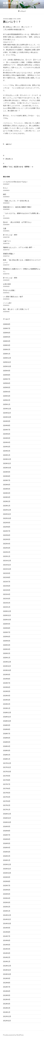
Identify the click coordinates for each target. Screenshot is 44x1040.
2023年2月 (6, 501)
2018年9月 (6, 725)
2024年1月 (6, 455)
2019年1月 (6, 708)
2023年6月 (6, 484)
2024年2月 (6, 451)
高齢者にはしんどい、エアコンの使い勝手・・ (19, 247)
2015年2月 (6, 907)
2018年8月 (6, 729)
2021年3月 (6, 598)
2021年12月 (7, 560)
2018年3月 (6, 750)
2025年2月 (6, 400)
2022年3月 (6, 548)
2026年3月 (6, 345)
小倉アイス (7, 241)
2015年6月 (6, 890)
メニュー (23, 11)
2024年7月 (6, 430)
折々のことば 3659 (10, 235)
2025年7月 (6, 379)
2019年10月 (7, 670)
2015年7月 (6, 885)
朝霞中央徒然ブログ (14, 3)
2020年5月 (6, 641)
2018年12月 (7, 712)
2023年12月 (7, 459)
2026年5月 (6, 337)
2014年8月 (6, 932)
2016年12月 (7, 814)
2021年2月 (6, 603)
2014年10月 (7, 923)
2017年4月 (6, 797)
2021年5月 (6, 590)
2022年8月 (6, 527)
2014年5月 (6, 945)
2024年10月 (7, 417)
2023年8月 (6, 476)
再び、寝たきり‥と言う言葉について (16, 309)
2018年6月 (6, 738)
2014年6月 (6, 940)
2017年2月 (6, 805)
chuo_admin (17, 18)
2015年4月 (6, 898)
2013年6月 (6, 991)
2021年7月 (6, 582)
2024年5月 (6, 438)
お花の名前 (7, 284)
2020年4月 (6, 645)
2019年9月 (6, 674)
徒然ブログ (9, 144)
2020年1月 (6, 657)
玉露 (4, 228)
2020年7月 (6, 632)
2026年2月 (6, 349)
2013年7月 (6, 987)
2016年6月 (6, 839)
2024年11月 (7, 413)
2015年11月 (7, 869)
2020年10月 (7, 619)
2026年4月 (6, 341)
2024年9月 (6, 421)
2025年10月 (7, 366)
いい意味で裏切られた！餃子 (14, 296)
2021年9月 (6, 573)
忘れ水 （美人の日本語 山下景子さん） (17, 222)
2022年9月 (6, 522)
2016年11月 (7, 818)
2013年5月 (6, 995)
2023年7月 (6, 480)
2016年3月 (6, 852)
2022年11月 (7, 514)
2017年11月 (7, 767)
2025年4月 (6, 392)
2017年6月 (6, 788)
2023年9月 (6, 472)
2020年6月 (6, 636)
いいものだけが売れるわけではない (15, 182)
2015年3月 (6, 902)
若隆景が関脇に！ (9, 254)
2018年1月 (6, 759)
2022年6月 (6, 535)
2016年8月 (6, 831)
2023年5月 (6, 489)
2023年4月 (6, 493)
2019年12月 (7, 662)
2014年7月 (6, 936)
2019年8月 (6, 679)
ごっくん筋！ (7, 303)
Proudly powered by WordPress (13, 1035)
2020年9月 (6, 624)
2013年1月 (6, 1012)
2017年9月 (6, 776)
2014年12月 (7, 915)
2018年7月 (6, 733)
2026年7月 (6, 328)
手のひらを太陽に (9, 290)
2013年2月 (6, 1008)
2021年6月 (6, 586)
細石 (4, 194)
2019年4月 (6, 695)
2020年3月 (6, 649)
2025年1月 (6, 404)
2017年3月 (6, 801)
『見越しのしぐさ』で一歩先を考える (16, 201)
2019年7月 (6, 683)
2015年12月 (7, 864)
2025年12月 (7, 358)
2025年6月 (6, 383)
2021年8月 (6, 577)
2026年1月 (6, 354)
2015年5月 (6, 894)
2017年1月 (6, 809)
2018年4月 (6, 746)
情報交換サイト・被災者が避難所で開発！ (17, 207)
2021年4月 (6, 594)
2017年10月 (7, 771)
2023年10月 (7, 468)
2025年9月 (6, 371)
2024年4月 (6, 442)
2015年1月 (6, 911)
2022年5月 (6, 539)
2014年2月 (6, 957)
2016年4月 (6, 847)
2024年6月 (6, 434)
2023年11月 (7, 463)
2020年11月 (7, 615)
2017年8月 (6, 780)
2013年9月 (6, 978)
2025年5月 (6, 387)
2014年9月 (6, 928)
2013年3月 (6, 1004)
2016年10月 (7, 822)
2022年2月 (6, 552)
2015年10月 (7, 873)
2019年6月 (6, 687)
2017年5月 (6, 793)
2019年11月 (7, 666)
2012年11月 (7, 1021)
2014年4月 (6, 949)
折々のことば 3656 (10, 278)
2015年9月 (6, 877)
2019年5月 (6, 691)
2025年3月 (6, 396)
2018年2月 (6, 755)
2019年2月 (6, 704)
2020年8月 (6, 628)
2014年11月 (7, 919)
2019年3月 (6, 700)
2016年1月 (6, 860)
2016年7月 (6, 835)
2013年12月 (7, 966)
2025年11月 (7, 362)
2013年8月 (6, 983)
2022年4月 (6, 544)
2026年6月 (6, 333)
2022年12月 (7, 510)
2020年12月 (7, 611)
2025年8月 (6, 375)
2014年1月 (6, 961)
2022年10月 (7, 518)
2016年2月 (6, 856)
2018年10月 (7, 721)
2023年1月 (6, 506)
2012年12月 (7, 1016)
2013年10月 (7, 974)
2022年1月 (6, 556)
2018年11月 (7, 717)
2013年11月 (7, 970)
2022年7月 (6, 531)
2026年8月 (6, 324)
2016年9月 (6, 826)
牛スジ (5, 188)
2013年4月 (6, 999)
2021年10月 (7, 569)
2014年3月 (6, 953)
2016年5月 (6, 843)
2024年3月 (6, 446)
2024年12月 (7, 408)
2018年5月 (6, 742)
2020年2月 (6, 653)
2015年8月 (6, 881)
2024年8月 (6, 425)
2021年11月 (7, 565)
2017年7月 (6, 784)
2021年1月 (6, 607)
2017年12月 (7, 763)
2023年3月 (6, 497)
